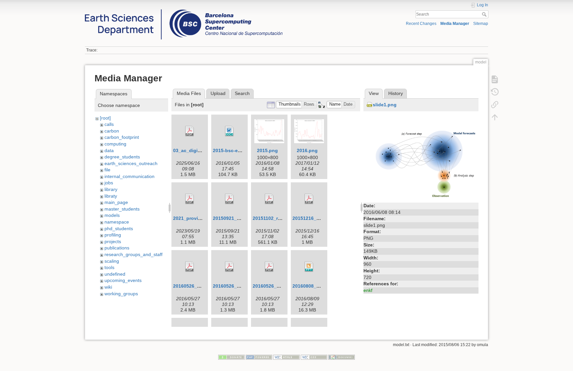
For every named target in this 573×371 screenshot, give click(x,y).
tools (109, 267)
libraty (110, 196)
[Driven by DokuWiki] (341, 356)
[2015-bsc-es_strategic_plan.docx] (229, 131)
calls (109, 124)
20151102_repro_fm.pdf (279, 218)
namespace (116, 222)
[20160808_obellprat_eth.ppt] (309, 267)
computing (115, 143)
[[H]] (184, 11)
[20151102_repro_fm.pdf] (269, 199)
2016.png (307, 150)
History (395, 93)
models (112, 215)
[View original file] (420, 157)
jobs (108, 182)
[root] (105, 118)
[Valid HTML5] (286, 356)
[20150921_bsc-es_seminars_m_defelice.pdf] (229, 199)
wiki (108, 287)
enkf (367, 290)
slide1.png (385, 104)
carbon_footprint (121, 137)
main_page (116, 202)
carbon (111, 131)
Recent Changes (421, 23)
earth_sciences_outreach (131, 163)
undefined (114, 274)
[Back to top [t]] (494, 117)
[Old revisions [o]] (494, 92)
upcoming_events (123, 280)
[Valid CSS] (314, 356)
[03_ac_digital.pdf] (189, 131)
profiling (112, 234)
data (109, 150)
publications (116, 247)
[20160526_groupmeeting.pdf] (269, 267)
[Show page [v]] (494, 79)
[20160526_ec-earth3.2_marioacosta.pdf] (229, 267)
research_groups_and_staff (133, 254)
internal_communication (129, 176)
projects (112, 241)
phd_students (118, 228)
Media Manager (454, 23)
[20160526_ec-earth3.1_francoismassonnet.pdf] (189, 267)
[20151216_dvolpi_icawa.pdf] (309, 199)
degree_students (122, 156)
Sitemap (480, 23)
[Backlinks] (494, 104)
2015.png (267, 150)
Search (485, 14)
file (107, 169)
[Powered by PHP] (259, 356)
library (110, 189)
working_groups (121, 293)
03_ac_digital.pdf (192, 150)
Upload (218, 93)
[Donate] (231, 356)
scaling (111, 261)
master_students (122, 209)
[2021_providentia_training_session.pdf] (189, 199)
